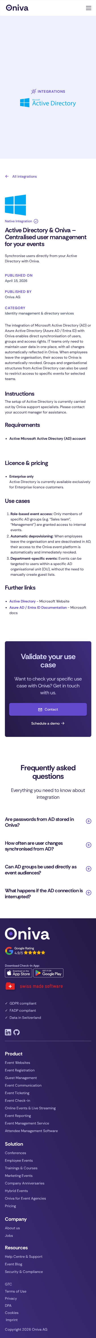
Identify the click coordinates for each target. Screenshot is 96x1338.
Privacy (11, 1299)
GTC (8, 1284)
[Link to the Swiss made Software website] (34, 986)
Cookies (12, 1313)
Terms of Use (15, 1291)
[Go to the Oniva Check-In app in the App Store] (18, 972)
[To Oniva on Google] (25, 950)
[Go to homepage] (22, 8)
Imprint (11, 1320)
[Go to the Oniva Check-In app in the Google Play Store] (48, 972)
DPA (8, 1306)
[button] (87, 8)
